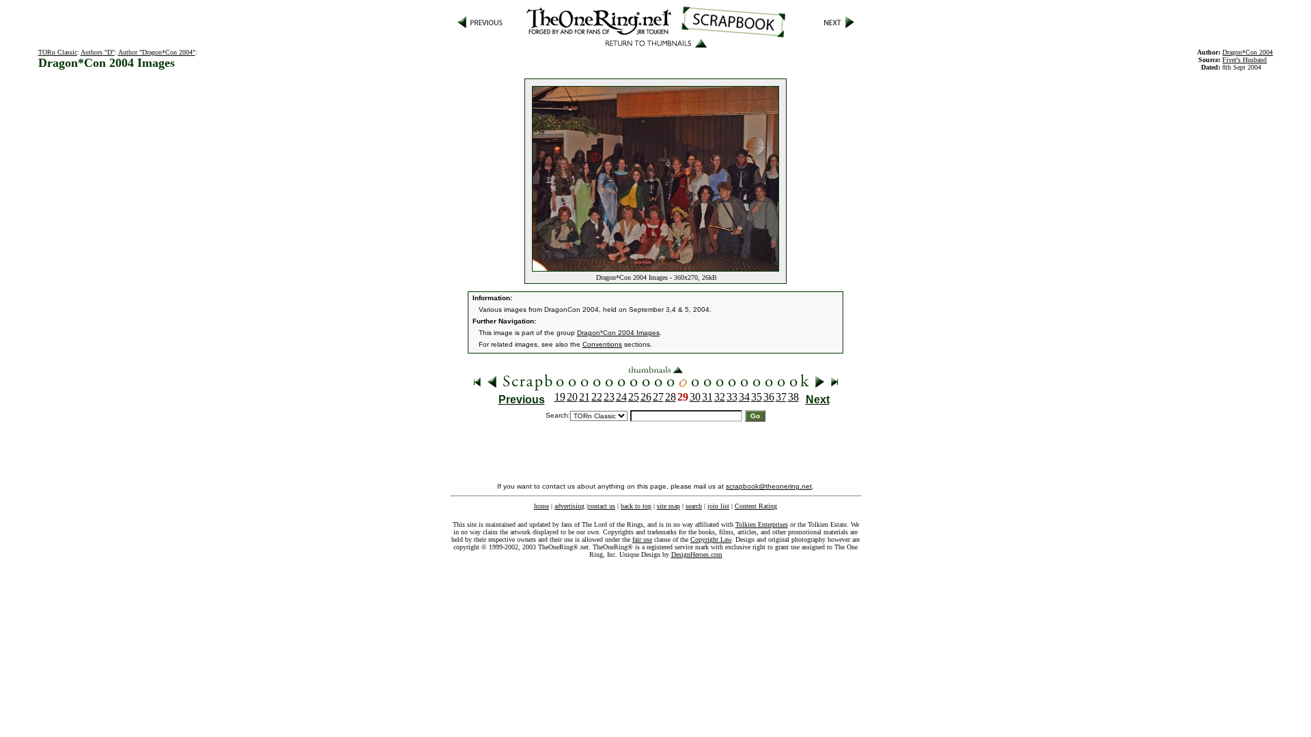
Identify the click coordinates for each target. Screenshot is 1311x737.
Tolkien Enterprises (761, 524)
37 (781, 397)
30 (695, 397)
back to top (636, 506)
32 (719, 397)
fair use (642, 539)
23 (609, 397)
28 (670, 397)
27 (658, 397)
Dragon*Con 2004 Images (618, 332)
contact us (601, 506)
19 (559, 397)
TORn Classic (57, 52)
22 (596, 397)
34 (744, 397)
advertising (569, 506)
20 (572, 397)
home (541, 506)
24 (621, 397)
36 (768, 397)
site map (668, 506)
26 (645, 397)
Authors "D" (98, 52)
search (694, 506)
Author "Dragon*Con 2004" (156, 52)
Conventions (602, 344)
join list (718, 506)
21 (584, 397)
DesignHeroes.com (696, 554)
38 (793, 397)
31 (707, 397)
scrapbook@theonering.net (769, 486)
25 (633, 397)
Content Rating (756, 506)
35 (756, 397)
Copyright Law (710, 539)
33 (732, 397)
